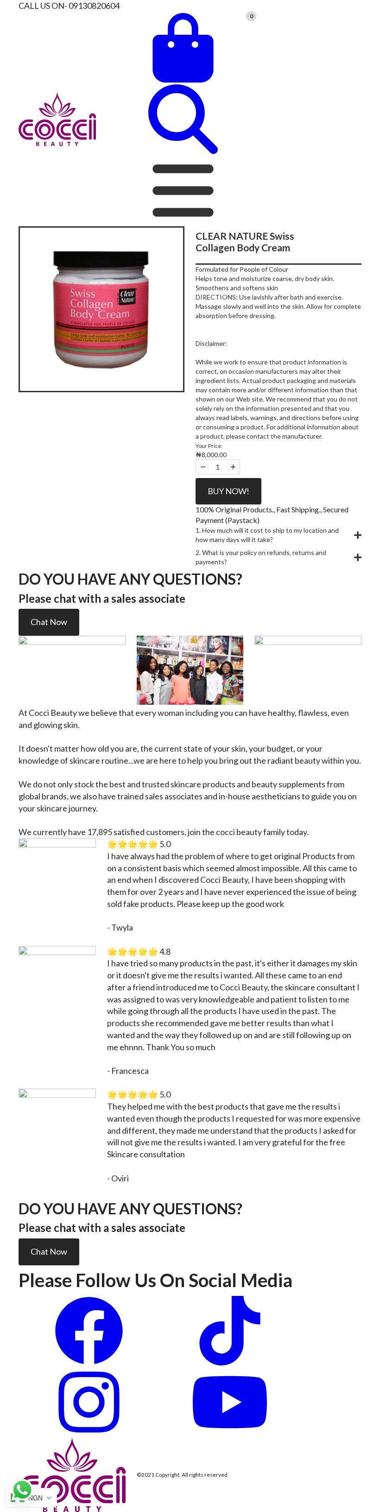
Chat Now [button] (49, 622)
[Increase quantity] (233, 467)
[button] (278, 535)
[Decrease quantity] (202, 467)
